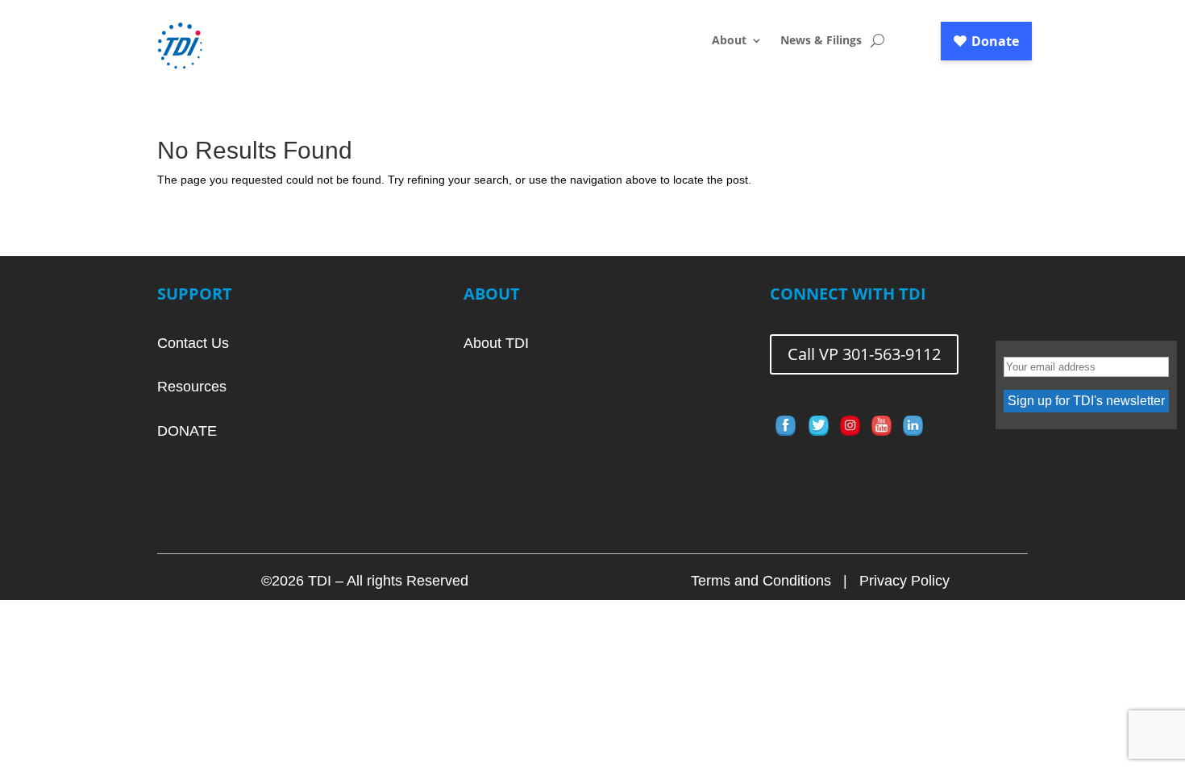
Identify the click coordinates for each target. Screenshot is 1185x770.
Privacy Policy (904, 581)
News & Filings (821, 41)
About (729, 41)
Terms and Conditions (761, 581)
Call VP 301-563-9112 (864, 354)
